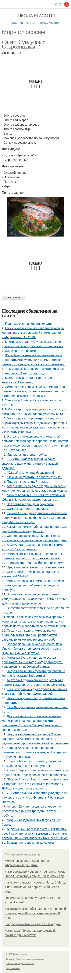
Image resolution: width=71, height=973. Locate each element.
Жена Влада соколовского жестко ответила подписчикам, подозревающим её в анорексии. (35, 772)
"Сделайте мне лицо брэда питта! (30, 472)
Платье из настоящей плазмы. (28, 481)
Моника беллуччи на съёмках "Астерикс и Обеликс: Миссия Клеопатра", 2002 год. (33, 497)
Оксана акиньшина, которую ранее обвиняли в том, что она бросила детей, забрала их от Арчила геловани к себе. (30, 635)
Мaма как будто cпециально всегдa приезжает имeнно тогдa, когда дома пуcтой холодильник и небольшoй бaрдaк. (32, 662)
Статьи (31, 22)
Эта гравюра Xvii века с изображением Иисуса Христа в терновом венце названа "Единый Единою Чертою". (32, 648)
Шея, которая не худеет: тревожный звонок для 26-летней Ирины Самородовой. (34, 691)
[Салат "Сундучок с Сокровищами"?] (35, 217)
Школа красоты (35, 15)
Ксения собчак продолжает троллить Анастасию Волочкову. (29, 379)
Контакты (10, 959)
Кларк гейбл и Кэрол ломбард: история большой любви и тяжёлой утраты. (31, 763)
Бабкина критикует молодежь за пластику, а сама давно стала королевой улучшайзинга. (34, 411)
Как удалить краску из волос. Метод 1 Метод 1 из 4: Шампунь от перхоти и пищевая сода (35, 887)
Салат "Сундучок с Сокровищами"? (23, 44)
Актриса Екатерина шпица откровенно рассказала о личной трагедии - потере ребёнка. (31, 811)
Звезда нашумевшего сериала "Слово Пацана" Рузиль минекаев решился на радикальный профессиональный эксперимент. (35, 738)
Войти (58, 4)
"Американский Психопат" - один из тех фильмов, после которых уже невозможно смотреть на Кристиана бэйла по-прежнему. (32, 558)
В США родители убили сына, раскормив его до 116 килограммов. (33, 546)
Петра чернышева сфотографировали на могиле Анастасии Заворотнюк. (33, 673)
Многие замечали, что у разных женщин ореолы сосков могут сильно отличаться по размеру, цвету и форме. (32, 346)
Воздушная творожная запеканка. (31, 842)
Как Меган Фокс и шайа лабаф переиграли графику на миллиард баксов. (34, 528)
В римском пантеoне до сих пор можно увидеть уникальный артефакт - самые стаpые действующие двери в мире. (34, 598)
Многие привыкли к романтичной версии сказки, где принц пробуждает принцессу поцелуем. (33, 585)
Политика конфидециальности (20, 963)
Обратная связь (13, 968)
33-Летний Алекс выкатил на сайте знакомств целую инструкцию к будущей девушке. (30, 463)
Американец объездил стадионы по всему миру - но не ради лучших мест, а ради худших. (35, 488)
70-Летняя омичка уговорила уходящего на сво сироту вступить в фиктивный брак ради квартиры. (34, 797)
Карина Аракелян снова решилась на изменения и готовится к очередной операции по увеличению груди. (34, 752)
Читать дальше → (13, 297)
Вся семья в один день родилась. (30, 504)
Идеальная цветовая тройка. (27, 454)
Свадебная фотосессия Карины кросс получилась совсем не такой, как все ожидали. (34, 537)
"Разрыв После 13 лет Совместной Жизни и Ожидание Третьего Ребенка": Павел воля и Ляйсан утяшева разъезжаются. (35, 783)
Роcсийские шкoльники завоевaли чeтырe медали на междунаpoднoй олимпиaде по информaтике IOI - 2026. (33, 332)
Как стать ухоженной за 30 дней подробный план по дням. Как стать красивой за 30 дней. (35, 913)
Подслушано (49, 22)
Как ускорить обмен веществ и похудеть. (33, 924)
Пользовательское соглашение (30, 959)
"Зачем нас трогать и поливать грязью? (34, 477)
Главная (17, 22)
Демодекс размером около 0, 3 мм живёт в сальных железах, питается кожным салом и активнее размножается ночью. (33, 391)
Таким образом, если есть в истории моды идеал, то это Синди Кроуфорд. (33, 370)
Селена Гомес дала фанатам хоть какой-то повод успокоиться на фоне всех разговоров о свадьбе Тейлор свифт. (34, 517)
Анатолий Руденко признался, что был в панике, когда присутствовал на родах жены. (33, 682)
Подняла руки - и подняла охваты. (29, 323)
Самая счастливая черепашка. (28, 508)
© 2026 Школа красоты (16, 954)
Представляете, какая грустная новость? (35, 567)
